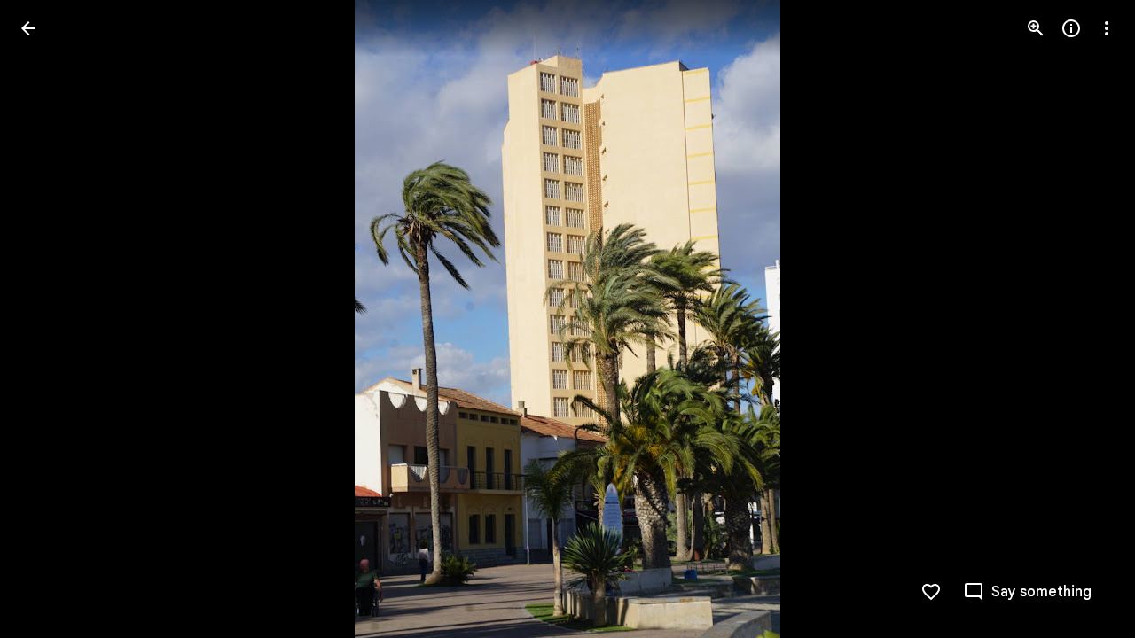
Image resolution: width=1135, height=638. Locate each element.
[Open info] (1071, 28)
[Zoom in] (1035, 28)
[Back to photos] (28, 28)
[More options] (1106, 28)
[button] (49, 319)
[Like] (931, 592)
